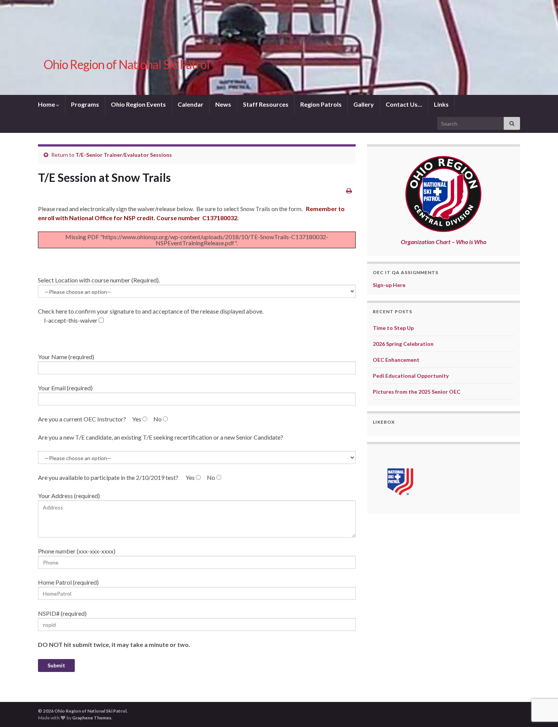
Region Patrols (321, 104)
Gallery (363, 104)
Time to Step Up (393, 328)
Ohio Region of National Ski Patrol (127, 64)
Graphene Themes (91, 718)
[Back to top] (540, 681)
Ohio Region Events (138, 104)
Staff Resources (265, 104)
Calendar (190, 104)
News (223, 104)
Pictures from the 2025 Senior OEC (416, 391)
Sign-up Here (389, 285)
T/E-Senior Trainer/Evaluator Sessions (124, 154)
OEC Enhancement (396, 359)
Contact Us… (404, 104)
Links (441, 104)
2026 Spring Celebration (403, 344)
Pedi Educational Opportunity (411, 375)
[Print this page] (349, 190)
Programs (85, 104)
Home (47, 104)
